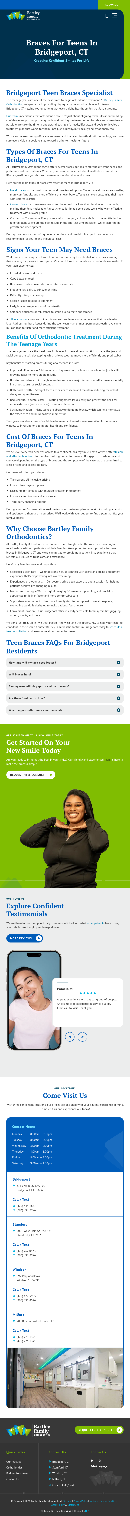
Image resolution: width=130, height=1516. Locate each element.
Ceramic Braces (19, 204)
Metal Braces (18, 190)
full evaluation (18, 319)
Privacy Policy (80, 1501)
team (107, 759)
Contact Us (13, 1479)
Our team (12, 116)
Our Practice (13, 1461)
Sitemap (67, 1501)
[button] (114, 15)
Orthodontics (14, 1467)
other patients (95, 923)
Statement (73, 1504)
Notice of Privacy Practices (103, 1501)
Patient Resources (17, 1473)
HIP (87, 1511)
